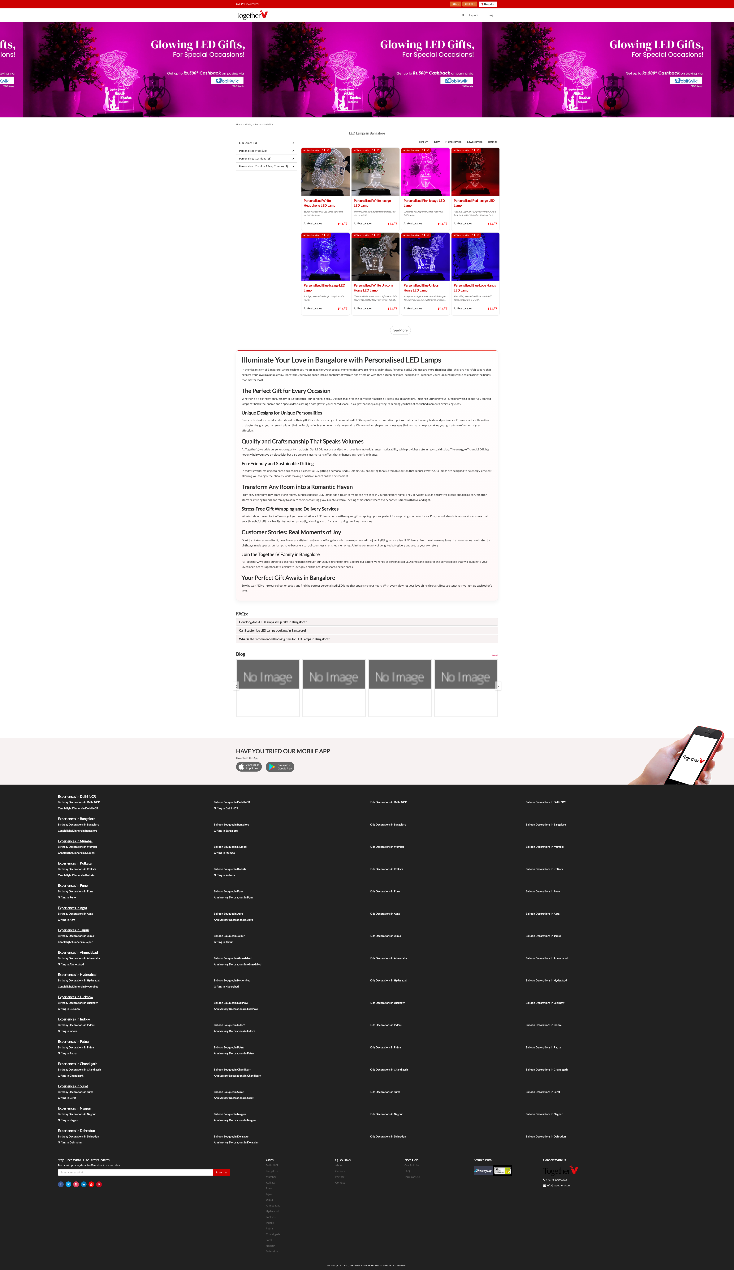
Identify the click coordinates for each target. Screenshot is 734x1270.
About (339, 1165)
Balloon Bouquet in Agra (228, 913)
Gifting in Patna (67, 1053)
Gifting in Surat (67, 1097)
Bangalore (272, 1171)
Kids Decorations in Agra (385, 913)
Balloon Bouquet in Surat (229, 1091)
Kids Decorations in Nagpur (386, 1114)
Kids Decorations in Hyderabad (388, 980)
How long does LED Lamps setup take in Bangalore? (272, 622)
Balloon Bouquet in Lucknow (231, 1002)
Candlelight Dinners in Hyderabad (78, 986)
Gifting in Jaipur (223, 942)
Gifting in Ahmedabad (71, 964)
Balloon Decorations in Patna (543, 1047)
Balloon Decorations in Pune (543, 891)
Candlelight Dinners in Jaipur (75, 942)
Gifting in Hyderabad (226, 986)
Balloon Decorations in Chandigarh (547, 1069)
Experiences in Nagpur (74, 1108)
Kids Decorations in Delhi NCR (388, 802)
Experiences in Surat (73, 1086)
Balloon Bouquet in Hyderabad (232, 980)
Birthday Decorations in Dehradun (78, 1136)
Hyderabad (272, 1211)
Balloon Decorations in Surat (543, 1091)
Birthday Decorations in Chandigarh (79, 1069)
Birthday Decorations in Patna (76, 1047)
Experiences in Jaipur (73, 930)
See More (400, 330)
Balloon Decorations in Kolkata (544, 869)
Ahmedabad (273, 1205)
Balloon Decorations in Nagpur (544, 1114)
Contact (340, 1182)
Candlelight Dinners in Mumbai (76, 852)
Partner (339, 1176)
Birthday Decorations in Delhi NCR (79, 802)
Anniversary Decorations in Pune (233, 897)
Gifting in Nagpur (68, 1120)
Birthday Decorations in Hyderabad (79, 980)
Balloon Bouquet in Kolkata (230, 869)
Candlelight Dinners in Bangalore (77, 830)
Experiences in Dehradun (76, 1130)
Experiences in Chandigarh (77, 1064)
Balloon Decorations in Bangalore (546, 824)
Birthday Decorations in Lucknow (78, 1002)
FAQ (407, 1171)
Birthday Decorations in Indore (76, 1025)
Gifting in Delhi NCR (226, 808)
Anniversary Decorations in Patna (234, 1053)
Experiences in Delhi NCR (77, 796)
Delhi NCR (272, 1165)
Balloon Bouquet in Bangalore (231, 824)
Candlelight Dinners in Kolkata (76, 875)
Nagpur (270, 1245)
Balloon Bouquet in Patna (229, 1047)
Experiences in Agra (72, 908)
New (437, 141)
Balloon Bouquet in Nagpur (230, 1114)
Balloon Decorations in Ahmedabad (547, 958)
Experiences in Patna (73, 1041)
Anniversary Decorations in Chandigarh (237, 1075)
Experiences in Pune (73, 885)
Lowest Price (474, 141)
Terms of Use (412, 1176)
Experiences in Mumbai (75, 841)
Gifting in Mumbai (224, 852)
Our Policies (411, 1165)
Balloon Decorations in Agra (542, 913)
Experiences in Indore (74, 1019)
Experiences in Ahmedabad (78, 952)
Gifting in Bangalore (226, 830)
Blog (490, 15)
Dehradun (272, 1251)
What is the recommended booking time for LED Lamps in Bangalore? (284, 639)
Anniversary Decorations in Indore (234, 1031)
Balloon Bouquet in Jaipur (229, 935)
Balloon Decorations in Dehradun (546, 1136)
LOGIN (455, 3)
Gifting (248, 124)
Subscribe (221, 1172)
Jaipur (269, 1199)
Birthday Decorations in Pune (75, 891)
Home (239, 124)
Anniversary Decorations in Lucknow (236, 1008)
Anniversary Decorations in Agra (233, 919)
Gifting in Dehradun (70, 1142)
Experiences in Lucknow (75, 997)
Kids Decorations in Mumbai (387, 846)
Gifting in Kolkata (224, 875)
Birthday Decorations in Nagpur (77, 1114)
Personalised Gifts (264, 124)
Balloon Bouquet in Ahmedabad (233, 958)
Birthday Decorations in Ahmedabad (79, 958)
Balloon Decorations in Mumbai (545, 846)
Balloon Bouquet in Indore (229, 1025)
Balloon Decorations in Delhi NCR (546, 802)
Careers (340, 1171)
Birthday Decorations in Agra (75, 913)
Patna (269, 1228)
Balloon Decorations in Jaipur (543, 935)
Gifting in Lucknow (69, 1008)
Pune (269, 1188)
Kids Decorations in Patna (385, 1047)
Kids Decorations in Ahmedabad (389, 958)
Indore (270, 1222)
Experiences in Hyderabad (77, 974)
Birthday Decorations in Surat (75, 1091)
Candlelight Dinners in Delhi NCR (78, 808)
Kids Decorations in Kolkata (386, 869)
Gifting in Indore (67, 1031)
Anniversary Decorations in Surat (233, 1097)
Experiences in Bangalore (76, 819)
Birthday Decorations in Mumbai (77, 846)
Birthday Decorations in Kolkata (77, 869)
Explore (473, 15)
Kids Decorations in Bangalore (388, 824)
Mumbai (271, 1176)
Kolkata (270, 1182)
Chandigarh (273, 1234)
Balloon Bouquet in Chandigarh (232, 1069)
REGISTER (469, 3)
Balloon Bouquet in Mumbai (230, 846)
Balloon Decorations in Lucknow (545, 1002)
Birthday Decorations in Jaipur (76, 935)
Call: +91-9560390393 (247, 3)
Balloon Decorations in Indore (544, 1025)
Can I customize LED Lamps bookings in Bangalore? (272, 630)
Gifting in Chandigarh (71, 1075)
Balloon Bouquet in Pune (228, 891)
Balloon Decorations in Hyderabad (546, 980)
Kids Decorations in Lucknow (387, 1002)
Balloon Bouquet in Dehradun (231, 1136)
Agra (269, 1194)
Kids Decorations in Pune (385, 891)
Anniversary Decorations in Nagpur (235, 1120)
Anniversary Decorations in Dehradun (236, 1142)
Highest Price (453, 141)
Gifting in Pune (67, 897)
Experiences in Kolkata (75, 863)
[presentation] (236, 685)
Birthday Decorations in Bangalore (78, 824)
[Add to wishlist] (328, 150)
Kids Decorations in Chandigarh (389, 1069)
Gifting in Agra (66, 919)
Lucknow (271, 1217)
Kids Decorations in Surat (385, 1091)
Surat (269, 1240)
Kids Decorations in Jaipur (385, 935)
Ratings (492, 141)
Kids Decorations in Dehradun (388, 1136)
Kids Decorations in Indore (386, 1025)
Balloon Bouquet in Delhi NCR (232, 802)
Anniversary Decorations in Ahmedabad (237, 964)
